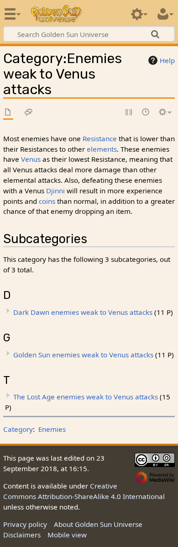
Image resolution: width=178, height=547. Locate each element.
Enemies (52, 429)
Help (167, 60)
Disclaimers (22, 534)
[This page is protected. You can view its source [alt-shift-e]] (129, 112)
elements (102, 149)
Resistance (100, 138)
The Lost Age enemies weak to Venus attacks (85, 396)
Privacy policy (25, 524)
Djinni (55, 190)
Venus (31, 159)
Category (18, 429)
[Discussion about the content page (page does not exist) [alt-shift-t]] (29, 112)
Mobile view (67, 534)
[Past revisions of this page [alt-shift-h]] (146, 112)
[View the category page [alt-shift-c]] (8, 112)
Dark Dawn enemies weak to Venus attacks (82, 312)
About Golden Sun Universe (98, 524)
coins (47, 201)
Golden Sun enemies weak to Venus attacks (83, 354)
